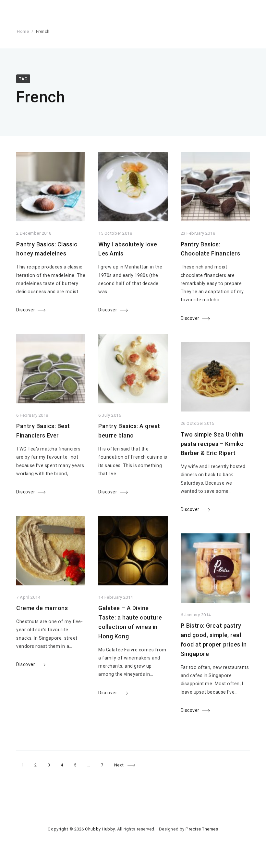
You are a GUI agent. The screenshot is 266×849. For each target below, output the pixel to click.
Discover (25, 309)
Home (23, 31)
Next (119, 765)
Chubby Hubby (100, 829)
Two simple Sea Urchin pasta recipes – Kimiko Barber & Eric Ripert (212, 444)
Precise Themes (202, 829)
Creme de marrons (42, 608)
